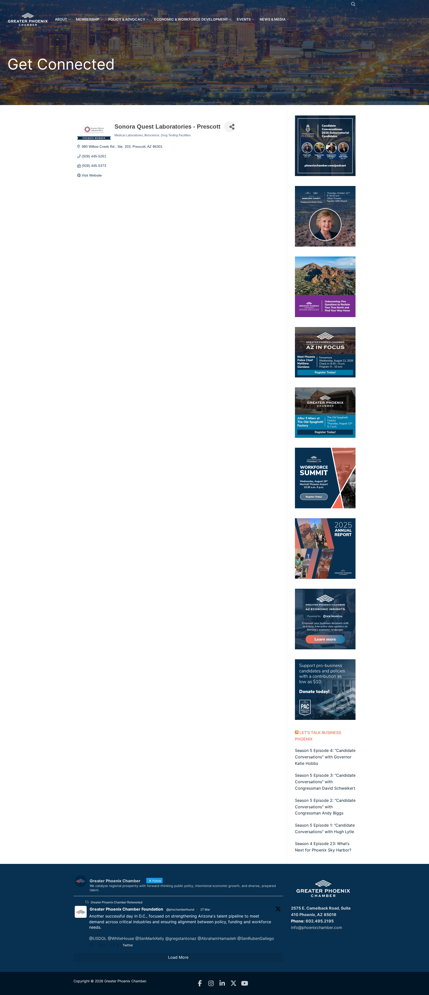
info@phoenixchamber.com (316, 927)
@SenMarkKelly (149, 938)
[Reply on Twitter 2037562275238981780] (92, 945)
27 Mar (205, 909)
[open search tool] (353, 4)
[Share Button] (229, 126)
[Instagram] (211, 983)
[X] (233, 983)
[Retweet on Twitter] (87, 902)
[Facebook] (200, 983)
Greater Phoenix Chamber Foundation (126, 909)
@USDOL (98, 938)
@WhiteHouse (121, 938)
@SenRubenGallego (255, 938)
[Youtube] (244, 983)
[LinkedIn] (222, 983)
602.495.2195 (320, 921)
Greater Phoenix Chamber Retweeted (116, 902)
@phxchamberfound (180, 909)
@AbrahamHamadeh (217, 938)
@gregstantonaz (180, 938)
